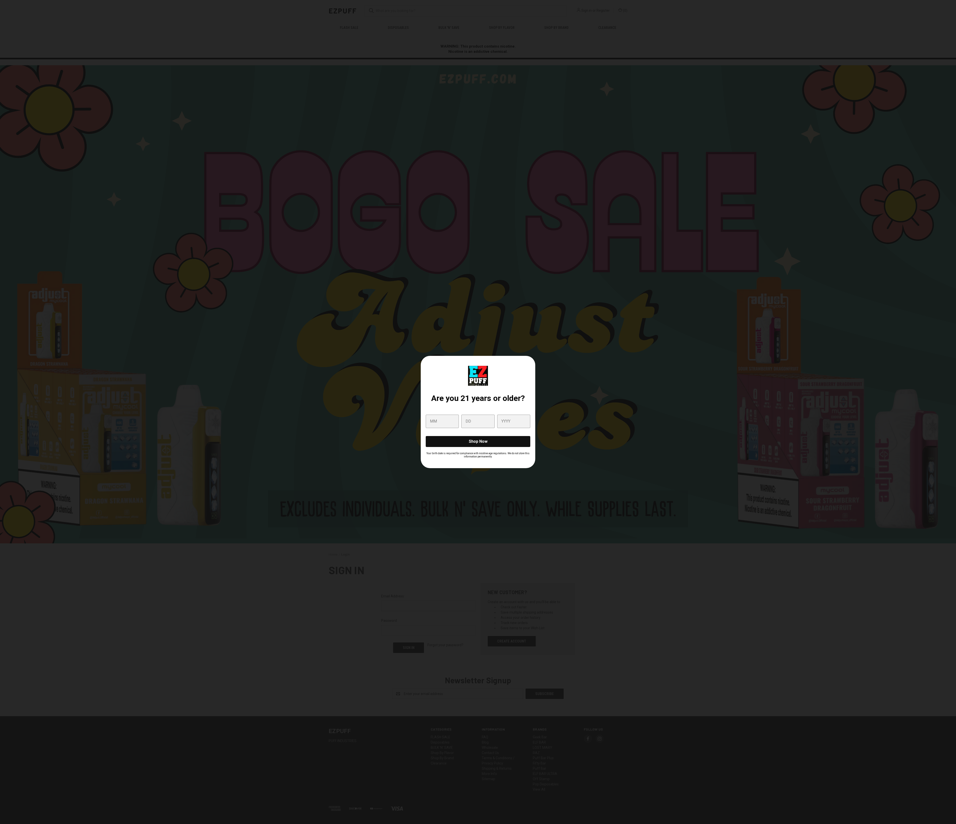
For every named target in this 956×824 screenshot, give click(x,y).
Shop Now (478, 441)
